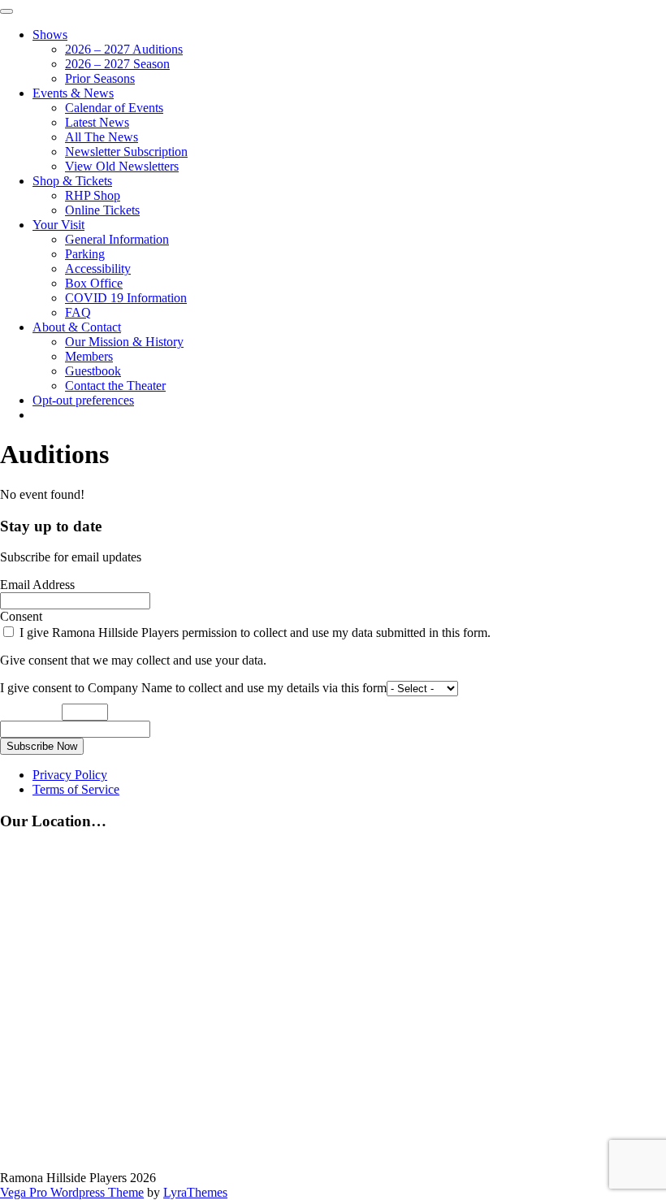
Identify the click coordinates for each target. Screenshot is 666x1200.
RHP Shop (92, 195)
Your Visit (58, 225)
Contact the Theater (115, 385)
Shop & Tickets (72, 181)
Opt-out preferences (83, 400)
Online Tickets (102, 210)
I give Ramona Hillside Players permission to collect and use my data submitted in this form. (253, 632)
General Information (117, 239)
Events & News (73, 93)
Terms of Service (75, 789)
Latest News (97, 122)
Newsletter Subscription (126, 151)
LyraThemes (195, 1192)
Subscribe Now (41, 746)
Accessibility (98, 268)
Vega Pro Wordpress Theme (72, 1192)
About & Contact (76, 327)
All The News (101, 137)
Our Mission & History (124, 342)
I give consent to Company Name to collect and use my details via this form (193, 688)
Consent (21, 616)
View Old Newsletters (122, 166)
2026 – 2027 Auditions (124, 49)
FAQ (78, 312)
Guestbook (93, 371)
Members (89, 356)
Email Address (37, 584)
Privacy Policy (69, 775)
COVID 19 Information (126, 298)
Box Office (94, 283)
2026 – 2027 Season (117, 64)
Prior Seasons (100, 78)
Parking (85, 254)
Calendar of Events (114, 108)
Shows (49, 34)
